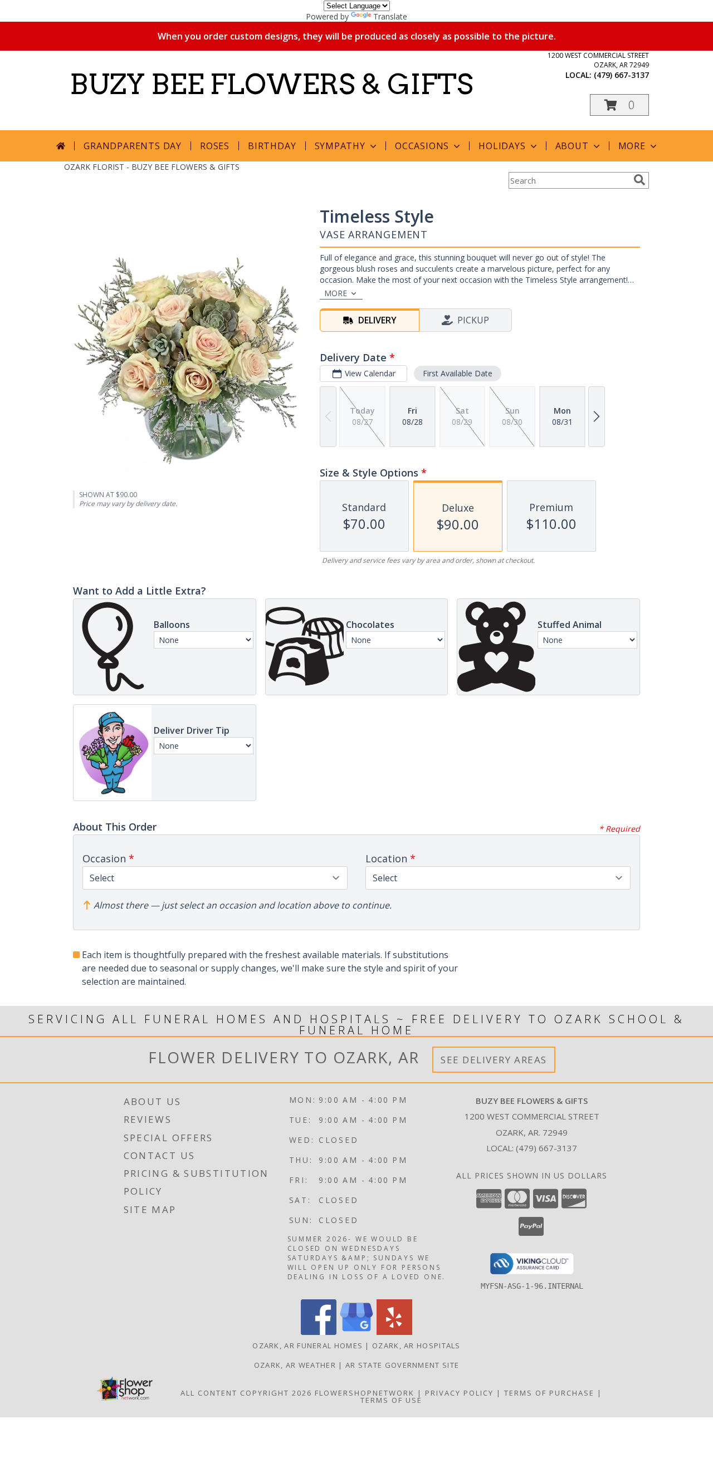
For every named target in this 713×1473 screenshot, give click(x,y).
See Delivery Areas (494, 1059)
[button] (619, 105)
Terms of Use (391, 1400)
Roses (214, 146)
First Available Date (457, 373)
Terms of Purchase (549, 1393)
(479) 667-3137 (621, 75)
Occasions (422, 146)
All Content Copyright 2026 (246, 1393)
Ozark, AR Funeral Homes (307, 1346)
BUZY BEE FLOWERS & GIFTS (271, 84)
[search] (639, 180)
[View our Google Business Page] (356, 1332)
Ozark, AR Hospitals (416, 1346)
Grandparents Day (133, 146)
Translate (390, 16)
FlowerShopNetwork (364, 1393)
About (572, 146)
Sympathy (340, 146)
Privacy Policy (459, 1393)
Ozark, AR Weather (295, 1365)
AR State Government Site (402, 1365)
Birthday (272, 146)
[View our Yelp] (394, 1332)
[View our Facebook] (318, 1332)
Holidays (501, 146)
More (632, 146)
